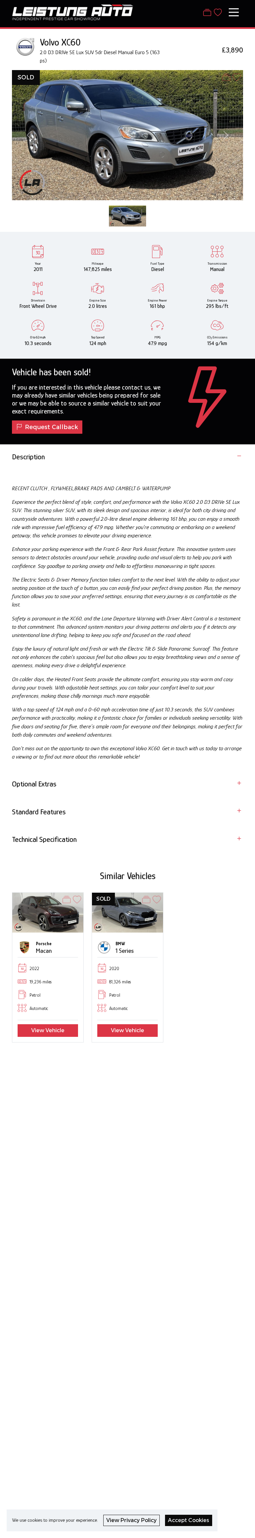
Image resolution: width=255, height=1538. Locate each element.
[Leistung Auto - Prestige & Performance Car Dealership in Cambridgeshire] (72, 11)
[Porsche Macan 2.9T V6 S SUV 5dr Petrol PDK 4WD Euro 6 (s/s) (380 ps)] (47, 912)
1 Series (125, 950)
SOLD (26, 77)
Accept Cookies (188, 1520)
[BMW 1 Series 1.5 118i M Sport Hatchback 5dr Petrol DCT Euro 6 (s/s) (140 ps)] (127, 912)
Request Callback (51, 426)
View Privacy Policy (131, 1520)
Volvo (49, 42)
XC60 (71, 42)
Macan (44, 950)
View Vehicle (47, 1030)
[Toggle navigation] (233, 12)
